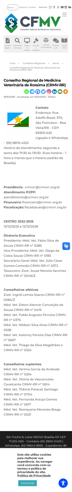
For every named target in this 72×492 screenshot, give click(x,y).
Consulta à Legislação (36, 48)
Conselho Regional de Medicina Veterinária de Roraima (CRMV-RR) (35, 82)
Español (23, 7)
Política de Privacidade (34, 475)
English (32, 7)
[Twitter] (43, 91)
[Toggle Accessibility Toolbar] (63, 483)
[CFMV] (33, 23)
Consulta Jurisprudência (46, 46)
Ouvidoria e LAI (55, 47)
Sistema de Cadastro (27, 48)
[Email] (60, 91)
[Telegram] (32, 91)
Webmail (43, 7)
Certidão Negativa (8, 47)
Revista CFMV (64, 47)
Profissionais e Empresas (17, 47)
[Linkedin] (54, 91)
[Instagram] (48, 91)
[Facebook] (37, 91)
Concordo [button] (27, 483)
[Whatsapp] (26, 91)
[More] (65, 91)
